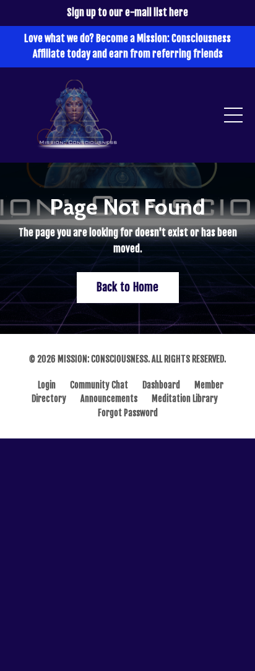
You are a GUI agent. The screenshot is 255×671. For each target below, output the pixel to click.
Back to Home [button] (128, 287)
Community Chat (99, 385)
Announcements (108, 398)
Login (47, 385)
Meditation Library (185, 398)
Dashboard (161, 385)
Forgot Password (128, 413)
